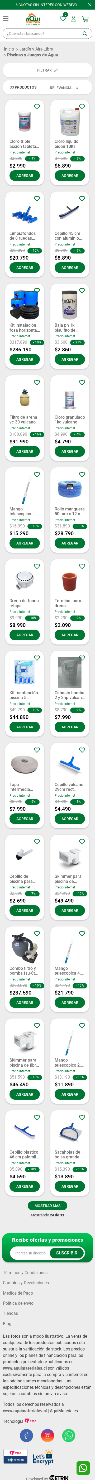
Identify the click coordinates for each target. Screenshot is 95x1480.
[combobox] (47, 33)
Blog (7, 1323)
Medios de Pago (18, 1293)
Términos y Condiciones (25, 1272)
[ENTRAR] (74, 19)
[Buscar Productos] (87, 33)
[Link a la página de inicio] (9, 49)
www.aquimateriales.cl (25, 1368)
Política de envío (18, 1303)
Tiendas (10, 1313)
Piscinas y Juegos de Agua (32, 54)
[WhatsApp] (83, 1468)
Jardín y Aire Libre (36, 49)
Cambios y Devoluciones (26, 1283)
